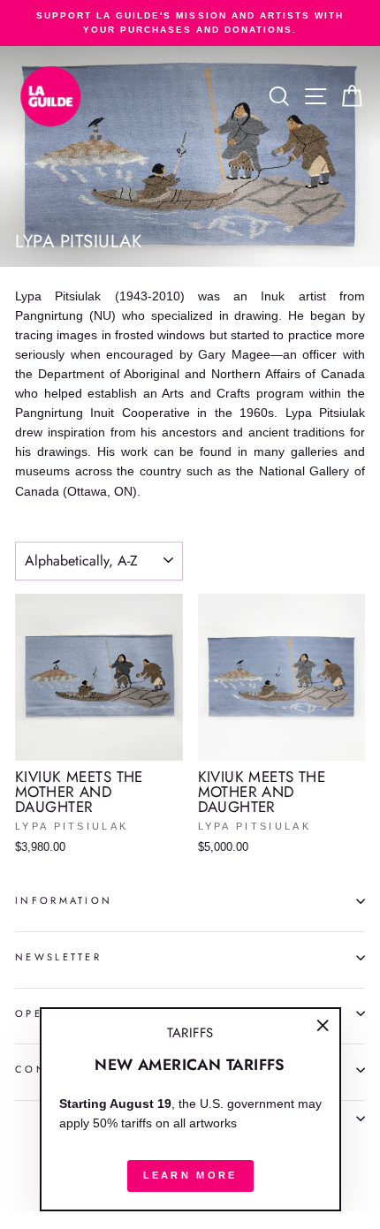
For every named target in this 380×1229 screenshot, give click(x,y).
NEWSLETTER (58, 957)
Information (63, 900)
